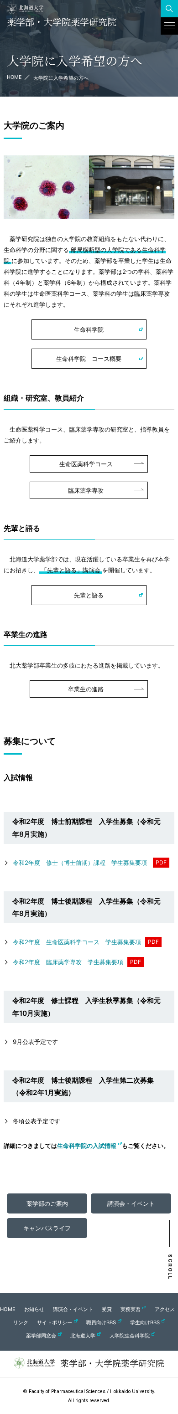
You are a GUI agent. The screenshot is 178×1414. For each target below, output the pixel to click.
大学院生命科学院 (130, 1335)
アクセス (165, 1309)
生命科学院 (89, 329)
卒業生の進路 (86, 689)
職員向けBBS (101, 1322)
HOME (14, 77)
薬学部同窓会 (41, 1335)
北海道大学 (82, 1335)
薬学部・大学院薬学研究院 (61, 21)
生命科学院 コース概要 (88, 358)
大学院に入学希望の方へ (61, 78)
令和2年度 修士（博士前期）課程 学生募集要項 (80, 862)
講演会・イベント (73, 1309)
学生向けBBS (145, 1322)
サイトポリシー (54, 1322)
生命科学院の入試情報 (86, 1145)
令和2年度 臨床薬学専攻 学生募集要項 (68, 962)
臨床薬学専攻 (86, 490)
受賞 (107, 1309)
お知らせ (34, 1309)
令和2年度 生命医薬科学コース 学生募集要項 (77, 942)
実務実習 (130, 1309)
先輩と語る (89, 595)
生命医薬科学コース (86, 464)
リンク (20, 1322)
